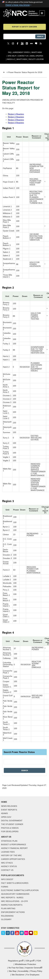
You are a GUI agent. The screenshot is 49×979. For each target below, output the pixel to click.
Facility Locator (36, 59)
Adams (4, 813)
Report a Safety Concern (24, 26)
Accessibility (23, 971)
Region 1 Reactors (16, 114)
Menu (43, 13)
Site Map (12, 971)
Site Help (12, 56)
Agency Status (9, 866)
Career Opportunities (13, 859)
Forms (4, 887)
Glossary (6, 919)
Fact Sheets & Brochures (14, 883)
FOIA (38, 961)
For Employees (32, 975)
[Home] (21, 13)
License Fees (8, 852)
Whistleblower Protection (25, 964)
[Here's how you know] (24, 3)
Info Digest (7, 879)
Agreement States (21, 52)
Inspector (33, 968)
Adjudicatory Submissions (15, 894)
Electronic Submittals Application (20, 890)
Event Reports (9, 810)
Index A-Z (11, 59)
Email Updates (36, 56)
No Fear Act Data (16, 968)
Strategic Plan (9, 841)
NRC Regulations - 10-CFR (14, 901)
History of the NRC (11, 855)
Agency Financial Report (14, 848)
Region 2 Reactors (16, 117)
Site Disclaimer (18, 975)
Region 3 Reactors (16, 120)
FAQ (9, 52)
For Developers (9, 831)
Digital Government (11, 820)
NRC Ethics (7, 863)
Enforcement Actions (13, 912)
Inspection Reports (11, 905)
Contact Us (23, 56)
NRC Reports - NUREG (12, 897)
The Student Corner (12, 824)
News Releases (9, 806)
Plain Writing (8, 908)
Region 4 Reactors (16, 123)
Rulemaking (7, 916)
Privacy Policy (36, 971)
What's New (36, 52)
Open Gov (6, 817)
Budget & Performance (13, 844)
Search (40, 36)
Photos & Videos (10, 828)
